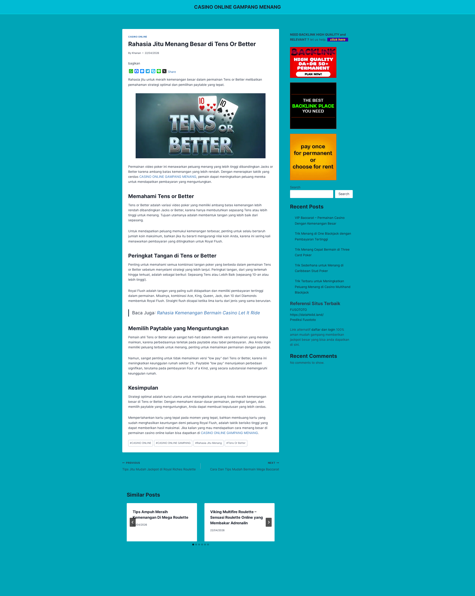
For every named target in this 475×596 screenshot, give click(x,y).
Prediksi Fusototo (303, 320)
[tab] (193, 544)
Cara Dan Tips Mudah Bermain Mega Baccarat (244, 466)
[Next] (269, 522)
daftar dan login (323, 329)
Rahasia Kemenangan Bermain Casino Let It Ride (208, 312)
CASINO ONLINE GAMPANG (173, 442)
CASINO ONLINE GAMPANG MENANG (229, 433)
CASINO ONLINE (137, 36)
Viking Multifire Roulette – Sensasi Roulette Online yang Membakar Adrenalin (236, 517)
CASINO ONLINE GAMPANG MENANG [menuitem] (167, 177)
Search (295, 187)
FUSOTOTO (298, 310)
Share (172, 72)
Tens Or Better (235, 442)
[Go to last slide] (133, 522)
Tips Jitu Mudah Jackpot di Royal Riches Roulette (159, 466)
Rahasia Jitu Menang (208, 442)
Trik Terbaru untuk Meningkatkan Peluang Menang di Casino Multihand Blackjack (322, 286)
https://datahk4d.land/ (307, 315)
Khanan (136, 52)
